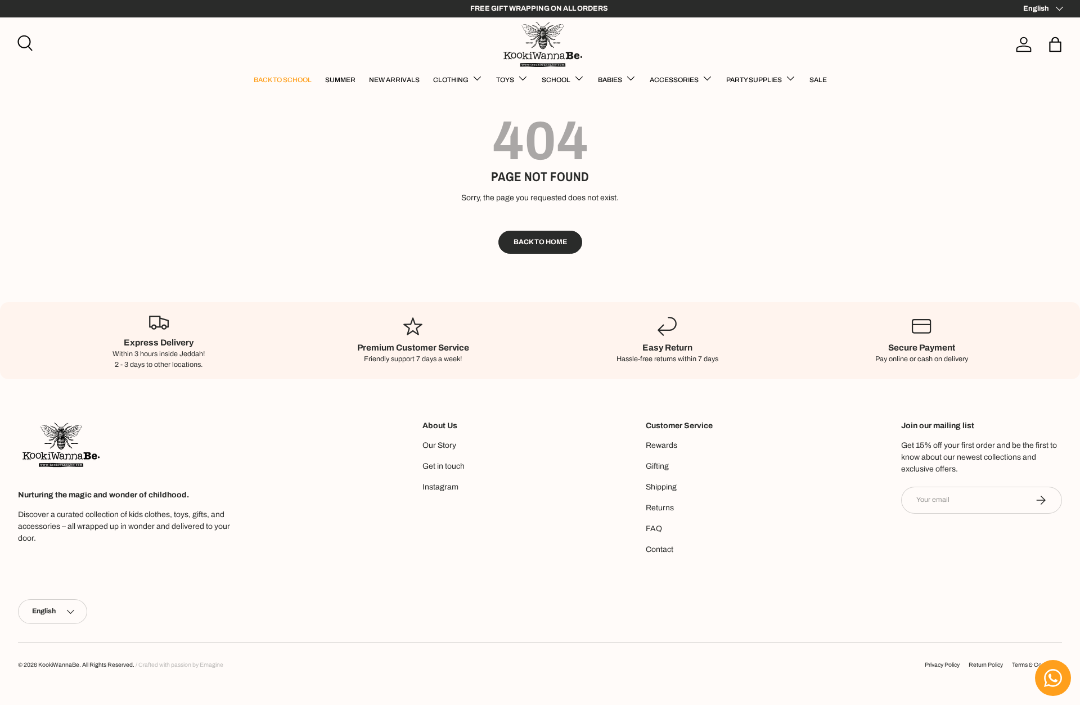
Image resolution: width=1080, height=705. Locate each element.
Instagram (440, 487)
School (556, 80)
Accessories (674, 80)
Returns (660, 508)
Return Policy (986, 665)
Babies (610, 80)
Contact (659, 549)
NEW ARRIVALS (394, 80)
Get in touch (443, 466)
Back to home (540, 242)
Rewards (661, 445)
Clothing (451, 80)
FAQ (654, 528)
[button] (1055, 44)
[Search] (23, 41)
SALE (818, 80)
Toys (505, 80)
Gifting (657, 466)
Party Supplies (754, 80)
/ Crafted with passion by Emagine (179, 665)
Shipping (661, 487)
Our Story (439, 445)
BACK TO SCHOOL (283, 80)
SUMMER (340, 80)
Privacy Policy (942, 665)
